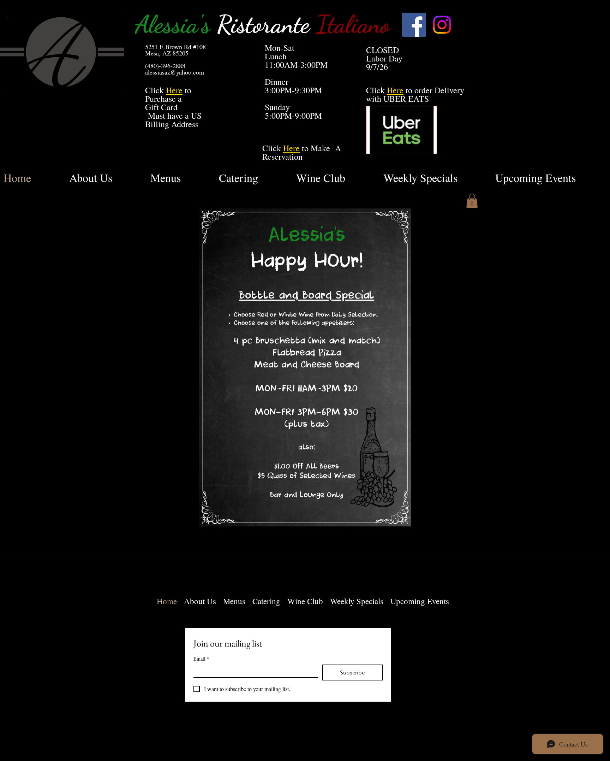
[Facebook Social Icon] (414, 25)
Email (201, 659)
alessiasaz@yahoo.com (174, 72)
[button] (472, 201)
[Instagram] (442, 25)
